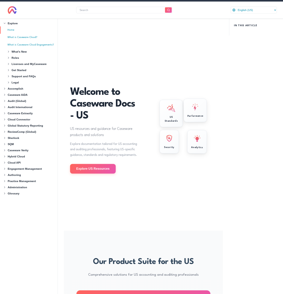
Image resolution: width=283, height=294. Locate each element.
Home (11, 30)
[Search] (168, 10)
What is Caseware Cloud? (22, 37)
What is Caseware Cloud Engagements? (31, 45)
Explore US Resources (93, 168)
